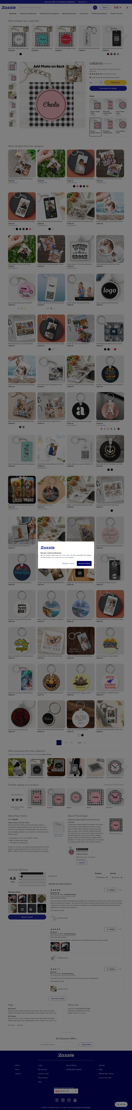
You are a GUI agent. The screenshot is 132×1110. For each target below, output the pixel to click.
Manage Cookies (68, 563)
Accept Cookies (84, 563)
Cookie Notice (65, 555)
